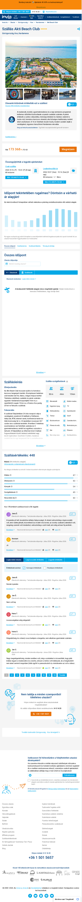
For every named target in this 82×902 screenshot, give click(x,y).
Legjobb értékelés (55, 560)
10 (54, 675)
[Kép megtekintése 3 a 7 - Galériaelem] (50, 94)
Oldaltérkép (46, 848)
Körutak (5, 811)
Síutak (4, 821)
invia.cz (19, 888)
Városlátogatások (8, 814)
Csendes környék (72, 420)
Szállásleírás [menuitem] (22, 246)
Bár (51, 430)
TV (68, 406)
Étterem (70, 430)
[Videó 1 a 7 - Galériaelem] (14, 94)
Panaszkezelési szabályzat (52, 824)
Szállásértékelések (53, 17)
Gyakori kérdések (48, 804)
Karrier (44, 845)
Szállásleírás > (10, 137)
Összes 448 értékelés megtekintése (17, 106)
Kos (32, 22)
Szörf (69, 416)
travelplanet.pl (36, 888)
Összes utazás (8, 804)
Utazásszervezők (48, 839)
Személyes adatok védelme (52, 814)
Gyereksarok (71, 411)
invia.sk (25, 888)
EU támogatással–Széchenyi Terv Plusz (17, 842)
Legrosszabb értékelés (35, 560)
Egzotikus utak (7, 807)
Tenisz (52, 416)
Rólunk (44, 835)
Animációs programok (72, 425)
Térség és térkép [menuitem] (48, 246)
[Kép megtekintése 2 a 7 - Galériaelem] (32, 94)
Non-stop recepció (55, 435)
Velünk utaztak (7, 845)
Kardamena (40, 22)
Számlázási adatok (49, 817)
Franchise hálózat (48, 842)
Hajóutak (5, 817)
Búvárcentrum (55, 420)
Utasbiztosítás (7, 829)
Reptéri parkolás (8, 832)
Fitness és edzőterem (55, 425)
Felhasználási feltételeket (56, 789)
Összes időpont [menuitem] (9, 246)
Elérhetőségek (47, 829)
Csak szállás (10, 166)
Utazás (12, 22)
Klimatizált (53, 401)
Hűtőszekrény (54, 411)
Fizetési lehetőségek (50, 821)
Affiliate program (8, 835)
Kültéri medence (72, 401)
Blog (4, 848)
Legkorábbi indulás (13, 560)
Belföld (5, 824)
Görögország (23, 22)
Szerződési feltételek (50, 811)
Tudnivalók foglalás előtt (51, 807)
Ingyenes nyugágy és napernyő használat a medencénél (55, 406)
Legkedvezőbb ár (50, 168)
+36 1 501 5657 (41, 857)
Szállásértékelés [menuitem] (35, 246)
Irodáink (45, 832)
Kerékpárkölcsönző (72, 435)
